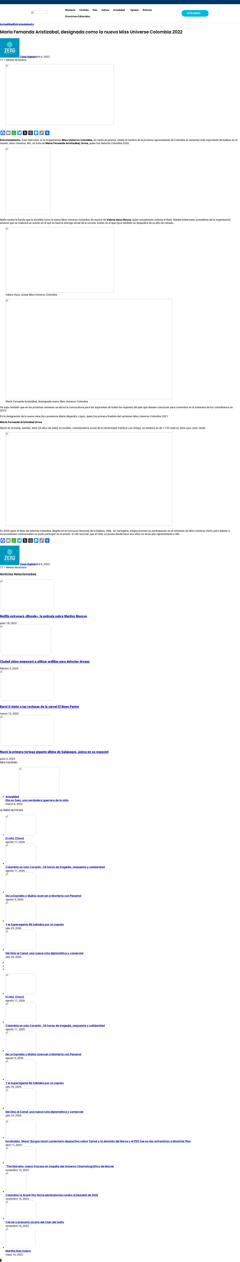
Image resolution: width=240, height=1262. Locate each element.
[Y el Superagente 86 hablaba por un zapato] (21, 921)
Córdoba (83, 10)
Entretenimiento (23, 24)
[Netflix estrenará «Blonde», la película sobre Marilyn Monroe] (27, 609)
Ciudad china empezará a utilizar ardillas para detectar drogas (45, 661)
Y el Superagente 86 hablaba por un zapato (35, 924)
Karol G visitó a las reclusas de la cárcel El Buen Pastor (39, 706)
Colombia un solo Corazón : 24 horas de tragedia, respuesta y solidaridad (55, 867)
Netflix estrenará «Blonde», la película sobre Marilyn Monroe (43, 616)
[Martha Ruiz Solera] (21, 1247)
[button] (119, 10)
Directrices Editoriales (77, 16)
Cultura (105, 10)
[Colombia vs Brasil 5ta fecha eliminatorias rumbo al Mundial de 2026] (16, 1191)
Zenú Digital (27, 56)
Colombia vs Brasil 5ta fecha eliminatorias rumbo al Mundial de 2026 (52, 1195)
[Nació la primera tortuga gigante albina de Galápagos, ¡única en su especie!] (27, 744)
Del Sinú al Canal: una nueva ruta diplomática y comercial (44, 953)
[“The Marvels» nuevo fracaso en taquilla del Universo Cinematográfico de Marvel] (21, 1162)
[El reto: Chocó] (21, 834)
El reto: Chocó (15, 838)
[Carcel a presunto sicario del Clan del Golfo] (21, 1218)
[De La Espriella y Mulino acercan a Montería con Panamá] (21, 892)
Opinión (134, 10)
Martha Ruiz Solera (18, 1251)
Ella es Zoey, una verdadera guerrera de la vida (37, 800)
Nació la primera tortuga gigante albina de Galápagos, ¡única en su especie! (54, 752)
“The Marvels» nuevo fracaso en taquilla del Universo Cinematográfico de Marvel (60, 1166)
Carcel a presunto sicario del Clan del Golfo (35, 1222)
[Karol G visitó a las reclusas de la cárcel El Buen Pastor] (27, 699)
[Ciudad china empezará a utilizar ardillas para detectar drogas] (25, 654)
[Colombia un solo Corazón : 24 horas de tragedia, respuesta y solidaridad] (21, 863)
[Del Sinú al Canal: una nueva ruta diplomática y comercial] (21, 949)
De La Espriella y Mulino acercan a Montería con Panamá (43, 896)
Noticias (147, 10)
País (95, 10)
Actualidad (119, 10)
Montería (70, 10)
